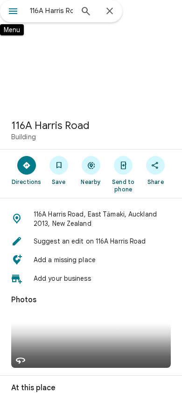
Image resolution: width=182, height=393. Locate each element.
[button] (91, 219)
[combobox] (51, 10)
